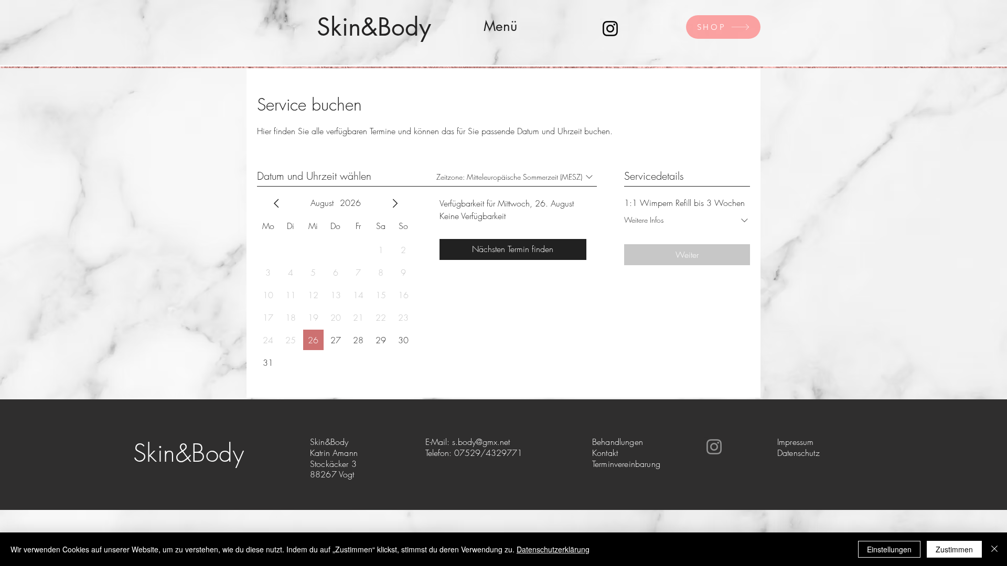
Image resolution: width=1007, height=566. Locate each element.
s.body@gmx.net (481, 442)
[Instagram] (610, 28)
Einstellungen (889, 549)
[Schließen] (994, 549)
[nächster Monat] (395, 203)
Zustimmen (954, 549)
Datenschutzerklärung (553, 549)
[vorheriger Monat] (276, 203)
